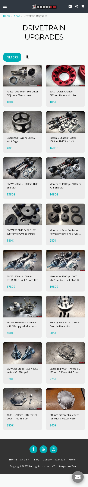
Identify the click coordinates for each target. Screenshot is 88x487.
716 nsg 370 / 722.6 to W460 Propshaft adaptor (65, 324)
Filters (12, 57)
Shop (17, 15)
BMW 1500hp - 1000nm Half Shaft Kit (22, 185)
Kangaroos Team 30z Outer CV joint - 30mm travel (22, 93)
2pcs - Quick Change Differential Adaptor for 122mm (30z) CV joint (63, 93)
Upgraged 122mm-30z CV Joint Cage (21, 139)
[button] (4, 6)
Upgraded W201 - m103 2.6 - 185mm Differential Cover (65, 370)
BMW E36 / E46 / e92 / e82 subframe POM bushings (21, 231)
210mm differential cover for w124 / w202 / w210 (64, 416)
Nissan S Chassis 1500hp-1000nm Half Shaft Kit (63, 139)
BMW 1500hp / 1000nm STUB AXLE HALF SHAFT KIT (22, 278)
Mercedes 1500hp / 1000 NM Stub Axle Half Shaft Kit (65, 278)
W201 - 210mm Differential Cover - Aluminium (22, 416)
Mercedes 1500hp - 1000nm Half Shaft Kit (65, 185)
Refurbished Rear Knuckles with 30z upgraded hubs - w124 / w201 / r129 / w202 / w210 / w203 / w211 (22, 324)
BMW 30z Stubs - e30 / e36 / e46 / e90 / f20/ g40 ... (22, 370)
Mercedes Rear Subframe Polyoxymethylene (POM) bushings (64, 232)
